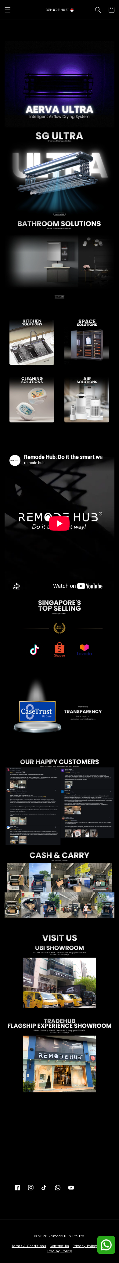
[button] (7, 10)
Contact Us (59, 1246)
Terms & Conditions (29, 1246)
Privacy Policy (85, 1246)
